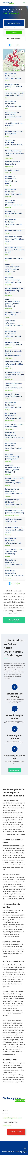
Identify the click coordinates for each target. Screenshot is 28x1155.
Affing (7, 216)
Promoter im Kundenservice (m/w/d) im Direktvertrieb (14, 435)
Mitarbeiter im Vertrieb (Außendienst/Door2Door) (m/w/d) (14, 153)
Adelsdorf (8, 173)
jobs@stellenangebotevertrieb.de (12, 1118)
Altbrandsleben (9, 420)
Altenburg (8, 461)
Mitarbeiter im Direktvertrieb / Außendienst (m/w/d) (13, 76)
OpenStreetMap (17, 70)
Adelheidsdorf (9, 158)
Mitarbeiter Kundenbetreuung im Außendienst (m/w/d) (13, 280)
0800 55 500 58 (7, 1126)
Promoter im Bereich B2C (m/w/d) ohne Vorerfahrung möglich (14, 480)
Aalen (6, 98)
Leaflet (11, 70)
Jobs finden (14, 770)
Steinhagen (14, 655)
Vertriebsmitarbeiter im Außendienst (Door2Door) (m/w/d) (14, 364)
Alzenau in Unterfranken (12, 507)
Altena (7, 440)
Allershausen (9, 380)
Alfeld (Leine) (8, 358)
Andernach (8, 524)
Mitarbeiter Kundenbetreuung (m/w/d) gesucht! (12, 456)
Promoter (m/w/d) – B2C (14, 230)
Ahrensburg (8, 295)
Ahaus (7, 233)
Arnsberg (7, 567)
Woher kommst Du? (14, 23)
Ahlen (6, 255)
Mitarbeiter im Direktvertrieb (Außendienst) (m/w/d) (13, 191)
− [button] (23, 68)
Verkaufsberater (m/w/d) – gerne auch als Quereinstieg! (14, 551)
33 (16, 45)
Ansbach (7, 545)
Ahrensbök (8, 274)
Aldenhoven (8, 339)
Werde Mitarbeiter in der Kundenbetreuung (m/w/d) (14, 290)
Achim (7, 119)
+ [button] (23, 65)
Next (19, 45)
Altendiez (7, 485)
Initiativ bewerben (16, 1132)
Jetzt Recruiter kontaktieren (14, 620)
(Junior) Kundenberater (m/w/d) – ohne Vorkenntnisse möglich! (13, 385)
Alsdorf (7, 399)
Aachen (7, 81)
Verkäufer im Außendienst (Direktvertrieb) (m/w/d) (13, 142)
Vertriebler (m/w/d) (12, 170)
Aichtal (7, 317)
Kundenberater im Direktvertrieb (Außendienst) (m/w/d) (13, 114)
